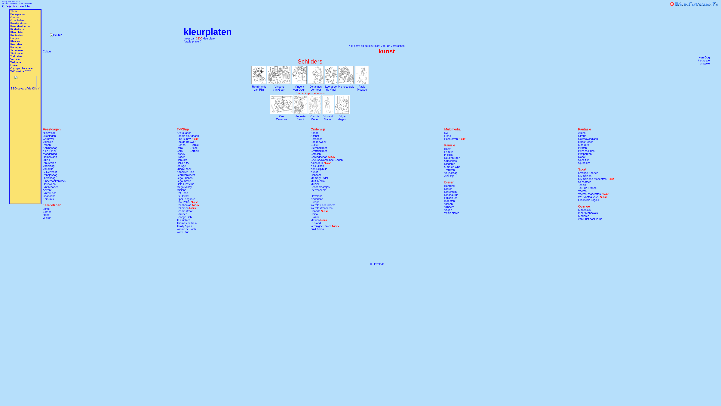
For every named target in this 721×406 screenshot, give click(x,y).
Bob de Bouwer (186, 141)
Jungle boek (184, 168)
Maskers (583, 144)
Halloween (49, 184)
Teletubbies (183, 220)
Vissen (448, 203)
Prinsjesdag (50, 174)
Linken (14, 65)
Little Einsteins (185, 184)
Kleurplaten (17, 32)
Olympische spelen (22, 68)
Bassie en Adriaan (188, 135)
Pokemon (183, 208)
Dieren (448, 188)
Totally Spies (184, 226)
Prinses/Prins (586, 150)
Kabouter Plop (185, 171)
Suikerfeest (50, 171)
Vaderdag (48, 165)
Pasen (47, 144)
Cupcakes (450, 160)
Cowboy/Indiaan (588, 138)
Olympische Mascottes (592, 178)
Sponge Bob (184, 217)
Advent (47, 190)
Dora (180, 147)
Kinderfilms (17, 29)
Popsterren (451, 138)
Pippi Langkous (186, 199)
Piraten (582, 147)
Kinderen (449, 163)
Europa (315, 202)
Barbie (195, 144)
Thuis (13, 11)
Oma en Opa (452, 166)
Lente (46, 208)
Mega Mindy (184, 187)
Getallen (316, 153)
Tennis (582, 184)
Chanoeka (49, 196)
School (315, 132)
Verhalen (15, 59)
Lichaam (316, 174)
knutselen (705, 63)
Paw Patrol (183, 202)
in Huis (448, 154)
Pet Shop (182, 193)
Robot (581, 156)
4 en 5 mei (49, 150)
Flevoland (316, 196)
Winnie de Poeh (186, 229)
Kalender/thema (20, 26)
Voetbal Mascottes (589, 193)
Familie (448, 151)
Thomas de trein (187, 223)
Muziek (315, 184)
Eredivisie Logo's (588, 199)
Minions (181, 190)
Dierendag (49, 178)
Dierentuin (450, 191)
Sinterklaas (50, 193)
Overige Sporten (588, 172)
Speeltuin (583, 159)
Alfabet (315, 135)
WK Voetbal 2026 (588, 196)
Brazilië (315, 217)
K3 (446, 132)
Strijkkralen (17, 53)
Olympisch (584, 175)
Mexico (315, 220)
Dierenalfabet (319, 147)
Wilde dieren (451, 212)
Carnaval (48, 138)
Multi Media (318, 181)
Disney (181, 153)
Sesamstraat (184, 211)
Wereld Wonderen (322, 208)
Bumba (181, 144)
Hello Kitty (183, 162)
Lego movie (184, 181)
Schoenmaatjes (320, 187)
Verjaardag (450, 172)
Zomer (47, 211)
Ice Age (181, 165)
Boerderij (449, 185)
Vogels (448, 209)
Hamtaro (182, 159)
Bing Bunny (184, 138)
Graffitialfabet (319, 150)
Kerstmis (48, 199)
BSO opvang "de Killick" (25, 88)
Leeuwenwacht (186, 174)
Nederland (317, 199)
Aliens (582, 132)
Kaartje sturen (18, 23)
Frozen (181, 156)
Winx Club (183, 232)
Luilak (46, 159)
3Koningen (49, 135)
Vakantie (48, 168)
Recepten (16, 47)
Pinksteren (49, 162)
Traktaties (16, 56)
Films (447, 135)
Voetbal (582, 190)
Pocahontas (184, 205)
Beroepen (316, 138)
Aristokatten (184, 132)
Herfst (46, 214)
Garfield (194, 150)
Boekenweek (319, 141)
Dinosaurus (451, 194)
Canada (315, 211)
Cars (180, 150)
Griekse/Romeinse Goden (327, 159)
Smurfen (182, 214)
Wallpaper (16, 62)
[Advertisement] (25, 146)
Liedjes (14, 38)
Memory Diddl (319, 178)
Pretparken (585, 153)
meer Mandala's (588, 212)
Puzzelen (16, 44)
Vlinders (449, 206)
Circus (582, 135)
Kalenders (317, 162)
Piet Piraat (183, 196)
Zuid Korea (317, 229)
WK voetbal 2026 (20, 71)
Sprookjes (584, 162)
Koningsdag (50, 147)
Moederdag (50, 153)
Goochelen (17, 20)
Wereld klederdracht (323, 205)
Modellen (583, 215)
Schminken (17, 50)
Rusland (316, 223)
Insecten (449, 200)
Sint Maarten (50, 187)
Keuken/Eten (452, 157)
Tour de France (587, 187)
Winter (47, 217)
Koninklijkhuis (319, 168)
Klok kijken (317, 165)
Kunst (314, 171)
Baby (447, 148)
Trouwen (449, 169)
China (314, 214)
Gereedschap (319, 156)
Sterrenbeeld (318, 190)
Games (15, 17)
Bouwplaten (17, 14)
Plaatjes (15, 41)
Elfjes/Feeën (585, 141)
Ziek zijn (449, 175)
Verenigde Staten (321, 226)
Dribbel (193, 147)
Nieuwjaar (49, 132)
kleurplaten (704, 60)
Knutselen (16, 35)
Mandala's (584, 209)
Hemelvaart (50, 156)
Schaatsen (584, 181)
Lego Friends (185, 178)
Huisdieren (450, 197)
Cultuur (47, 51)
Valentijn (48, 141)
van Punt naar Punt (590, 218)
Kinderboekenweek (54, 181)
